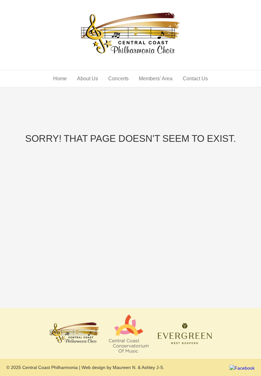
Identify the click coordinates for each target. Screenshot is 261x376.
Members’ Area (156, 78)
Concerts (118, 78)
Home (60, 78)
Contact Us (195, 78)
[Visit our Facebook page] (242, 367)
